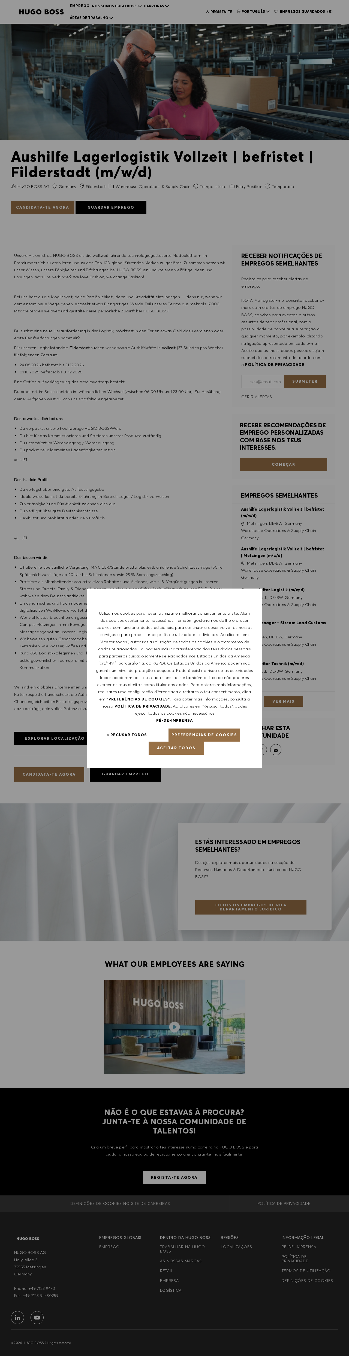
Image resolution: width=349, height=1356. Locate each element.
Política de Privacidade (143, 706)
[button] (204, 735)
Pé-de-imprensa (174, 720)
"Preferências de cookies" (138, 699)
